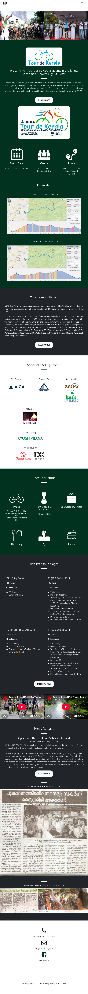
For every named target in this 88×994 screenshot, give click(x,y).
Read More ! (44, 100)
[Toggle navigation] (82, 3)
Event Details (44, 684)
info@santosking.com (44, 948)
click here (19, 652)
